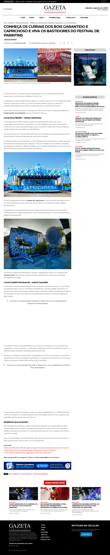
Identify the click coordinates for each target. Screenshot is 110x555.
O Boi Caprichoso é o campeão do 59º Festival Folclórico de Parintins (23, 505)
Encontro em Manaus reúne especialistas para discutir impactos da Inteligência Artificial (90, 104)
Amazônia (11, 23)
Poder (77, 116)
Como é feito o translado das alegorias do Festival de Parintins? (27, 453)
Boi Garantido (27, 474)
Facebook (55, 457)
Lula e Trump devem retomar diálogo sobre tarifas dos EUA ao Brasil (34, 1)
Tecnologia (79, 101)
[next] (105, 1)
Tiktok (30, 457)
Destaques (78, 146)
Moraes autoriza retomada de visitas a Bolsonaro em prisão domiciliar (88, 119)
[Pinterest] (68, 43)
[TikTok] (15, 546)
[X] (64, 43)
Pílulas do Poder (80, 131)
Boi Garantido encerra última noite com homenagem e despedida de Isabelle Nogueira (54, 505)
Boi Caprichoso (14, 474)
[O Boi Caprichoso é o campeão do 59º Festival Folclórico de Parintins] (23, 493)
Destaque (12, 502)
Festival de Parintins (22, 23)
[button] (14, 9)
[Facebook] (60, 43)
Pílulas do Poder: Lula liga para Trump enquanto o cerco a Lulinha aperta (88, 135)
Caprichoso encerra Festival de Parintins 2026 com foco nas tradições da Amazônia (85, 505)
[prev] (102, 1)
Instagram (23, 457)
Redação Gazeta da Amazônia (45, 43)
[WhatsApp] (72, 43)
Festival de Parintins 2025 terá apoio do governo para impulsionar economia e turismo (36, 448)
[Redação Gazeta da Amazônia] (30, 43)
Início (5, 23)
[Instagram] (12, 546)
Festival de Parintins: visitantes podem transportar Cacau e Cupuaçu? (30, 450)
